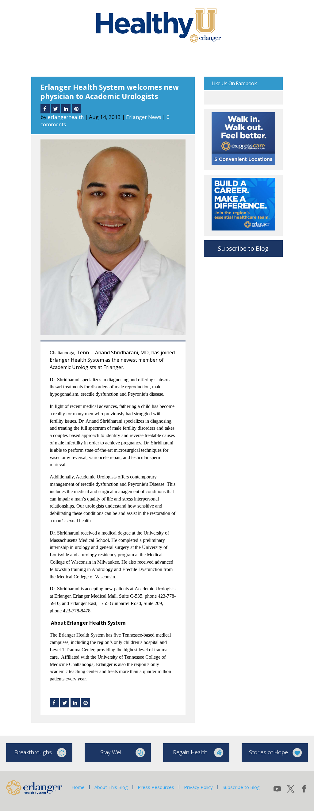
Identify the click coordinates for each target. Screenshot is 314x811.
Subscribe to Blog (243, 248)
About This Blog (111, 787)
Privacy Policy (198, 787)
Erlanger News (143, 116)
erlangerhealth (66, 116)
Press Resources (156, 787)
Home (78, 787)
